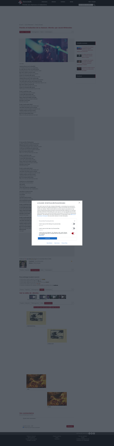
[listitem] (57, 221)
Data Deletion (49, 243)
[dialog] (57, 223)
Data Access (57, 243)
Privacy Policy (64, 243)
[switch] (73, 224)
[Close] (80, 203)
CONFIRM (47, 238)
